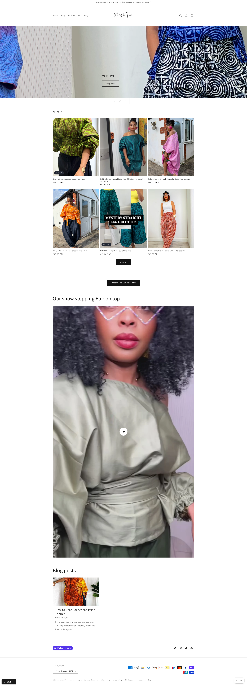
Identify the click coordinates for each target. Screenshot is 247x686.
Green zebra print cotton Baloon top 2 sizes (69, 179)
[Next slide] (126, 101)
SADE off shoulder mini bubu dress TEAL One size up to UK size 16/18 (122, 180)
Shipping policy (130, 680)
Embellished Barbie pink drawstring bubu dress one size (169, 179)
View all (123, 262)
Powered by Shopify (75, 680)
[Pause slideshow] (132, 101)
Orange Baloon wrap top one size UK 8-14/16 (70, 251)
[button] (180, 15)
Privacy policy (117, 680)
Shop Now (61, 83)
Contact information (91, 680)
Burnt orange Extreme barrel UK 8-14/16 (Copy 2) (166, 251)
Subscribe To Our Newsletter (123, 282)
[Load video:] (123, 432)
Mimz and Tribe (63, 680)
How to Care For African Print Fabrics (75, 612)
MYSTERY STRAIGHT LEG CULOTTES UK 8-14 (116, 251)
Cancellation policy (144, 680)
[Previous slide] (114, 101)
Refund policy (105, 680)
